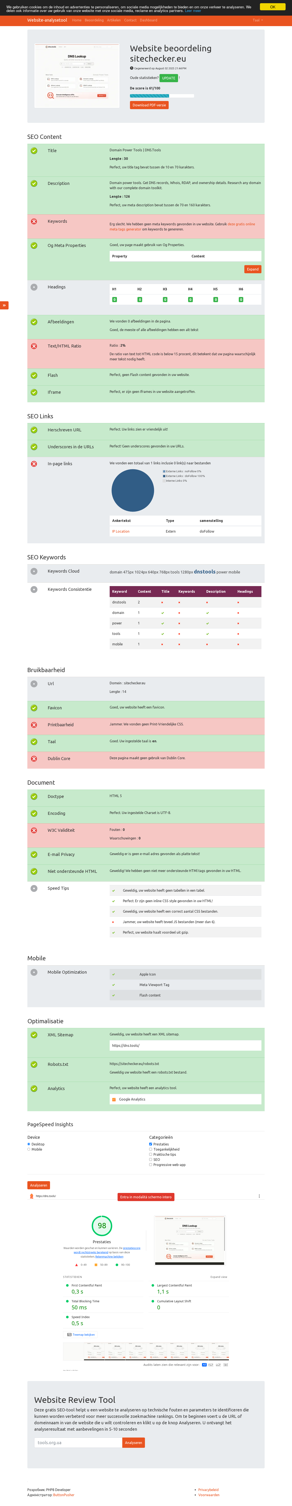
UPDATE (168, 78)
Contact (130, 20)
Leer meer (193, 10)
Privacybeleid (208, 1490)
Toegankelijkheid (166, 1149)
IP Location (121, 531)
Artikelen (114, 20)
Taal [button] (256, 20)
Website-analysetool (47, 20)
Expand (253, 269)
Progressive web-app (169, 1165)
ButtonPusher (63, 1495)
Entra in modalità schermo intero (146, 1197)
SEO (156, 1159)
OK (272, 6)
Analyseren (38, 1185)
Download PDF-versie (149, 105)
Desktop (38, 1144)
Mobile (37, 1149)
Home (76, 20)
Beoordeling (94, 20)
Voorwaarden (209, 1495)
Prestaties (161, 1144)
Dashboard (148, 20)
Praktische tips (164, 1154)
